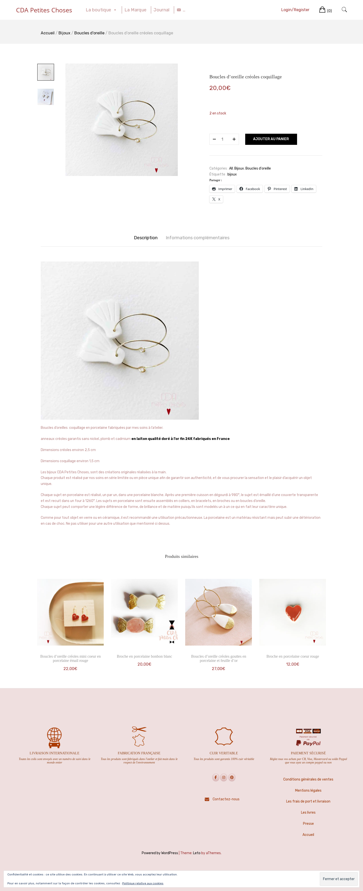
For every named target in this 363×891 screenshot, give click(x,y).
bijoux (232, 174)
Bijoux (64, 33)
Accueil (48, 33)
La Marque (135, 10)
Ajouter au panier (271, 139)
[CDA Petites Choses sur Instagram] (223, 777)
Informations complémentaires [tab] (197, 237)
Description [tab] (146, 237)
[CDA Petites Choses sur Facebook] (215, 777)
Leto (197, 853)
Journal (161, 10)
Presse (308, 824)
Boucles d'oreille (89, 33)
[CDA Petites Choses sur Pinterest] (231, 777)
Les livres (308, 812)
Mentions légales (308, 790)
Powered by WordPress (160, 853)
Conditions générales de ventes (308, 779)
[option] (121, 120)
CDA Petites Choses (44, 10)
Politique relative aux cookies (142, 883)
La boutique (98, 10)
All (231, 168)
